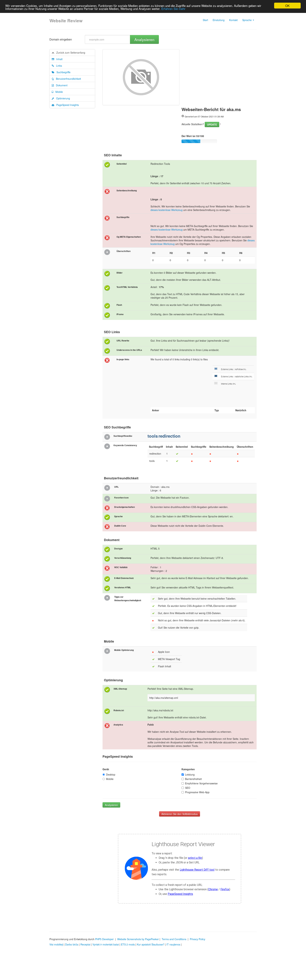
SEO (187, 787)
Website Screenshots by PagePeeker (138, 939)
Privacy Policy (197, 939)
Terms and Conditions (174, 939)
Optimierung (62, 98)
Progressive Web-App (197, 792)
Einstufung (219, 20)
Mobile (58, 92)
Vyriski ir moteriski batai (105, 944)
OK (287, 5)
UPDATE (212, 124)
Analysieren (144, 39)
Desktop (110, 774)
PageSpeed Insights (66, 105)
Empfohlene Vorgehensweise (201, 783)
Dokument (60, 85)
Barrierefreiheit (193, 779)
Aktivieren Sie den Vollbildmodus (179, 814)
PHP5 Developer (104, 939)
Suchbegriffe (62, 72)
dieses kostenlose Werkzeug (167, 210)
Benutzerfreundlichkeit (67, 78)
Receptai (85, 944)
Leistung (190, 774)
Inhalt (58, 59)
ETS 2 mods (128, 944)
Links (58, 65)
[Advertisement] (219, 75)
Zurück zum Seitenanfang (69, 52)
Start (205, 20)
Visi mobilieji (56, 944)
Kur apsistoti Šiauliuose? (150, 944)
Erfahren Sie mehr (173, 9)
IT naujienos (173, 944)
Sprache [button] (247, 20)
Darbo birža (71, 944)
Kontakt (233, 20)
